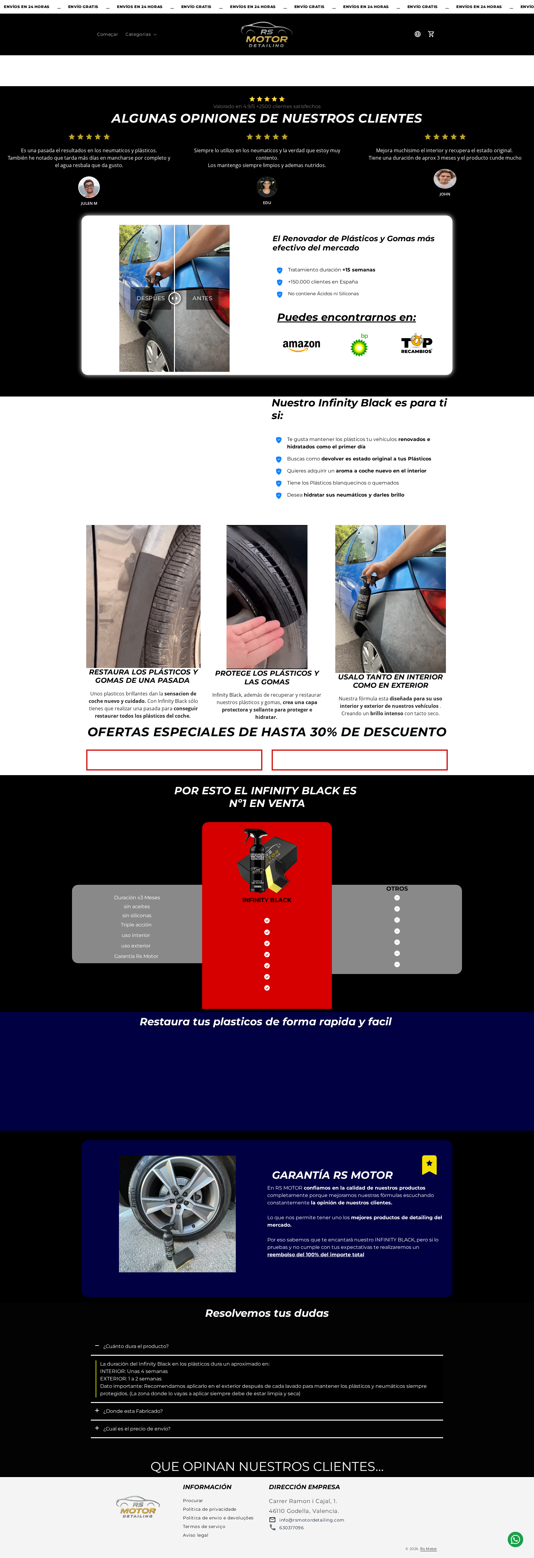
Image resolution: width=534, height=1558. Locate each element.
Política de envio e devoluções (218, 1518)
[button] (140, 34)
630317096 (291, 1528)
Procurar (193, 1500)
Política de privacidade (209, 1509)
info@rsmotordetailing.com (312, 1520)
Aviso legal (196, 1535)
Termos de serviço (204, 1526)
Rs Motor (428, 1549)
